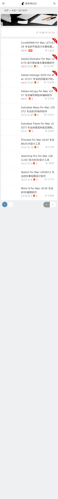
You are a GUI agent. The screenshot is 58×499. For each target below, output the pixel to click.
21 (32, 66)
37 (32, 82)
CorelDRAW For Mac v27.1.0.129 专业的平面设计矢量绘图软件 (38, 46)
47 (32, 115)
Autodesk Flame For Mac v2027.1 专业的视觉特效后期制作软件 (38, 127)
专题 (13, 10)
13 (32, 147)
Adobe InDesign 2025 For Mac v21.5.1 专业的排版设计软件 (37, 78)
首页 (6, 10)
